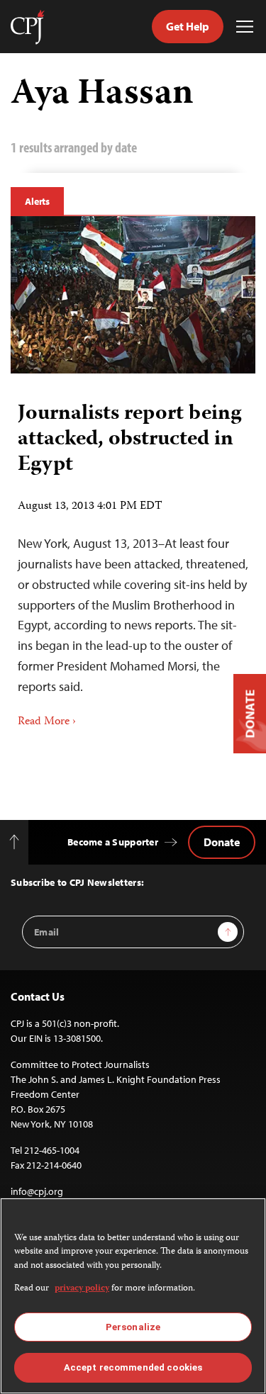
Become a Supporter (112, 842)
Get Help (187, 26)
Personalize (133, 1327)
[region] (133, 1296)
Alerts (37, 201)
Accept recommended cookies (133, 1367)
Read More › (47, 722)
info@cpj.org (37, 1191)
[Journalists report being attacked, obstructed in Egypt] (133, 295)
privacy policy (82, 1288)
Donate (222, 842)
